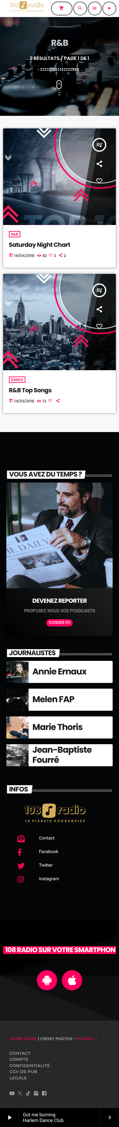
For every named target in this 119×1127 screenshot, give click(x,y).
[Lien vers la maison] (26, 8)
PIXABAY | (87, 1039)
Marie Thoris (57, 727)
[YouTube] (12, 1094)
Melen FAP (53, 699)
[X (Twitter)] (20, 1094)
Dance (17, 379)
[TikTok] (28, 1094)
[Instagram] (36, 1094)
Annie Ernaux (59, 672)
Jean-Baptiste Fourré (61, 755)
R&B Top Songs (30, 390)
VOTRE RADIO (23, 1039)
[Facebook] (44, 1094)
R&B (14, 234)
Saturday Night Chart (39, 244)
